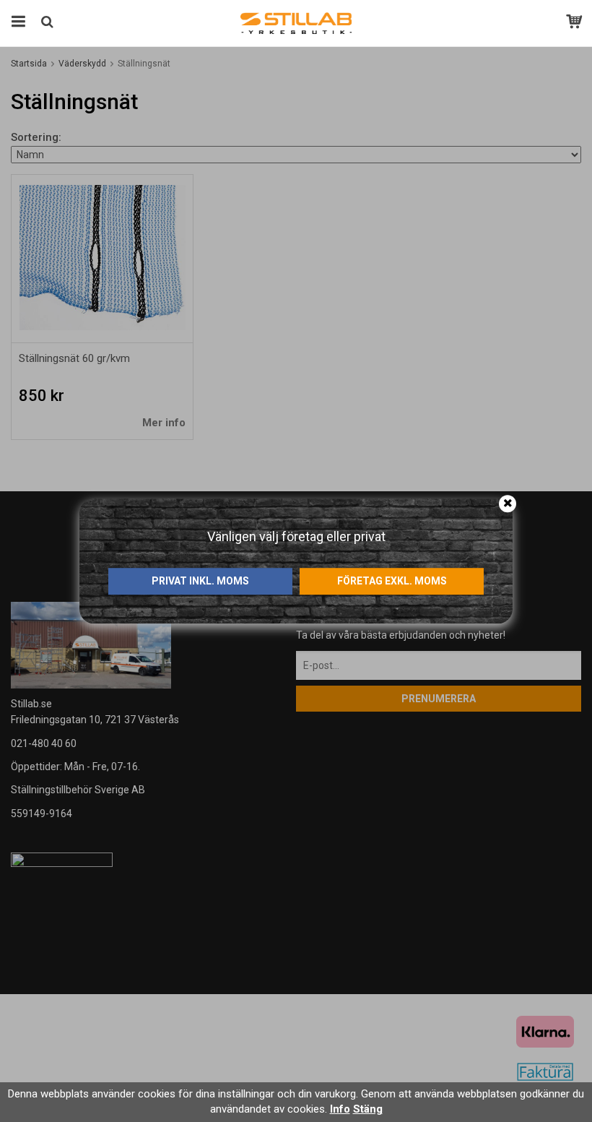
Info (340, 1108)
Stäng (368, 1108)
